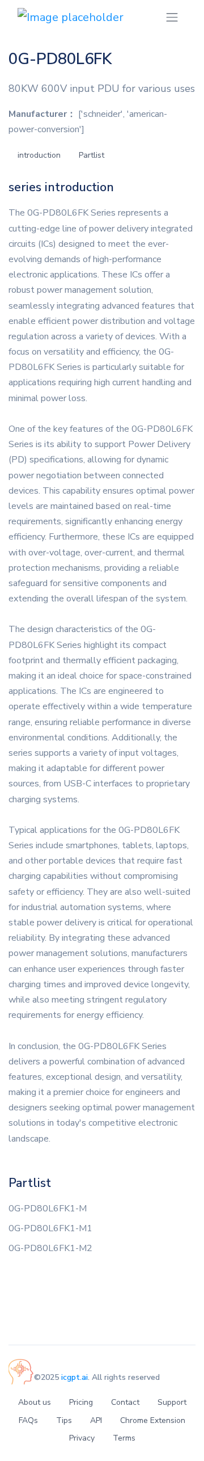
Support (172, 1402)
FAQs (28, 1420)
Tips (64, 1420)
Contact (125, 1402)
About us (34, 1402)
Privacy (82, 1438)
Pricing (81, 1402)
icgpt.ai (74, 1377)
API (96, 1420)
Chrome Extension (152, 1420)
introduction (39, 155)
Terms (124, 1438)
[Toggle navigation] (172, 17)
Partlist (91, 155)
